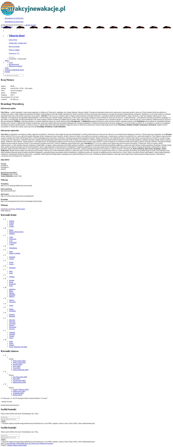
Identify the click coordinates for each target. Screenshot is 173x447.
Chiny (11, 237)
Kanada (11, 280)
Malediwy (12, 289)
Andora (11, 223)
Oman (11, 305)
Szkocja (11, 325)
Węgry (11, 343)
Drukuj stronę (20, 209)
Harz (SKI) (16, 379)
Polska (11, 309)
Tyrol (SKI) (16, 368)
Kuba (11, 286)
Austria (11, 226)
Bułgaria (12, 233)
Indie (10, 271)
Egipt (11, 251)
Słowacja (12, 320)
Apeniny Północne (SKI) (21, 389)
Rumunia (12, 316)
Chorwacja (12, 239)
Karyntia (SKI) (17, 364)
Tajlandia (12, 332)
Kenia (11, 282)
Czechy (11, 244)
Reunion (12, 314)
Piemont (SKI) (17, 395)
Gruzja (11, 264)
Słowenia (12, 322)
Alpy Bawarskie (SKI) (20, 377)
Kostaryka (12, 284)
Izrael (11, 273)
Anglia (11, 224)
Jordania (12, 277)
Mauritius (12, 295)
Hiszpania (12, 268)
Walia (11, 341)
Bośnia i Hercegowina (16, 232)
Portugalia (12, 311)
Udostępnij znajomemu (8, 209)
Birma (11, 230)
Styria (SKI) (17, 366)
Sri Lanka (12, 323)
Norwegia (12, 302)
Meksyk (11, 296)
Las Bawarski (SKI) (19, 380)
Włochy (11, 345)
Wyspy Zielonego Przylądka (18, 347)
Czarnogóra (13, 242)
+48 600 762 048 (30, 25)
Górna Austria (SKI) (19, 362)
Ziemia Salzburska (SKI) (21, 370)
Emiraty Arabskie (14, 253)
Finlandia (12, 257)
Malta (11, 291)
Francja (11, 259)
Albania (11, 221)
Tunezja (11, 336)
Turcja (11, 338)
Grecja (11, 262)
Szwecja (12, 329)
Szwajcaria (12, 327)
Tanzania (12, 334)
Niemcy (11, 300)
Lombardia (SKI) (18, 393)
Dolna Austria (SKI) (19, 361)
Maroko (11, 293)
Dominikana (13, 248)
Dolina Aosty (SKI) (19, 391)
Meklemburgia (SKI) (19, 382)
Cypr (10, 241)
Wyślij (3, 421)
